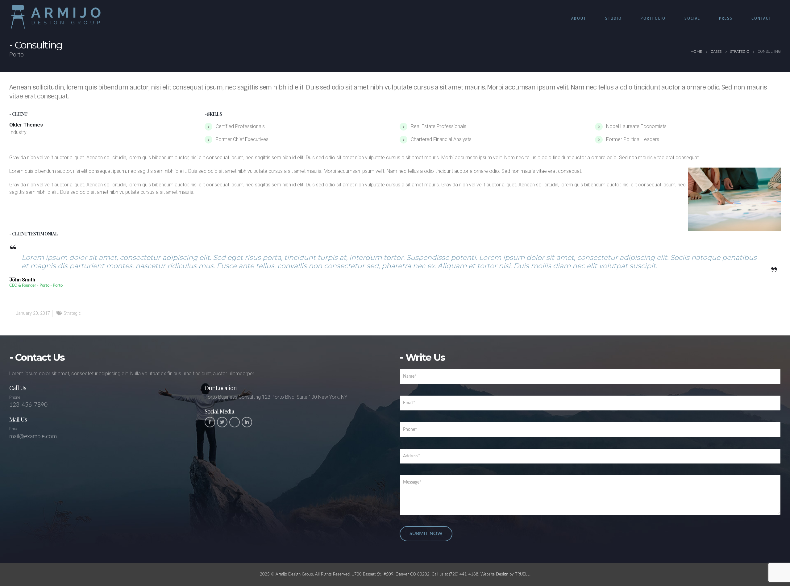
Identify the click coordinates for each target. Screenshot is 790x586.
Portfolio (653, 18)
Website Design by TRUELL (505, 574)
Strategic (72, 313)
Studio (613, 18)
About (578, 18)
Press (726, 18)
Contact (761, 18)
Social (692, 18)
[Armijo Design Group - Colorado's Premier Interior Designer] (55, 16)
